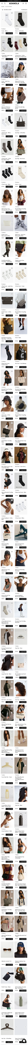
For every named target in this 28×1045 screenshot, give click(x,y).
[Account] (23, 3)
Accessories (8, 6)
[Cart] (26, 3)
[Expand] (2, 3)
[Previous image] (2, 19)
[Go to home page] (14, 3)
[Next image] (11, 19)
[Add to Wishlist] (12, 13)
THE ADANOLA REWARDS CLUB (14, 1)
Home (2, 6)
